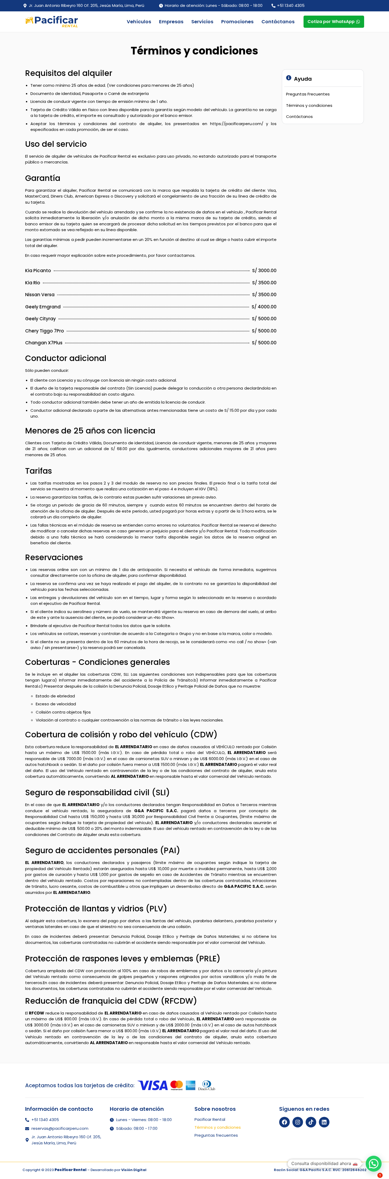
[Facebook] (284, 1122)
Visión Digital (133, 1169)
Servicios (202, 21)
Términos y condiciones (218, 1127)
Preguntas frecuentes (216, 1135)
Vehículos (139, 21)
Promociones (237, 21)
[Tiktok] (311, 1122)
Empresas (171, 21)
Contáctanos (278, 21)
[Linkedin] (324, 1122)
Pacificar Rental (210, 1119)
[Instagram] (297, 1122)
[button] (374, 1164)
